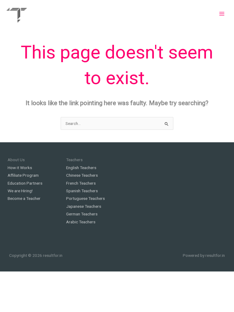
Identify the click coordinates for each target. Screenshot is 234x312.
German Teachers (82, 213)
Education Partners (25, 183)
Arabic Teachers (80, 221)
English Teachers (81, 167)
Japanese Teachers (83, 206)
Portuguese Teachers (85, 198)
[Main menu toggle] (222, 13)
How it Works (20, 167)
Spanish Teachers (82, 190)
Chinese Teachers (82, 175)
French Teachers (81, 183)
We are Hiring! (20, 190)
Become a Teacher (24, 198)
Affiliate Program (23, 175)
